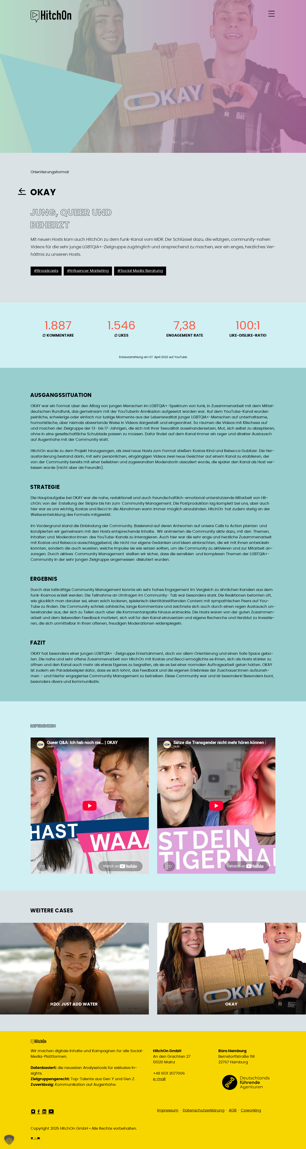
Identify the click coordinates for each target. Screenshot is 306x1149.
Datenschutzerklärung (203, 1110)
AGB (232, 1110)
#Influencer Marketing (88, 271)
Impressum (167, 1110)
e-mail (159, 1079)
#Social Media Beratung (140, 271)
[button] (9, 1140)
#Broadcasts (46, 271)
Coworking (251, 1110)
